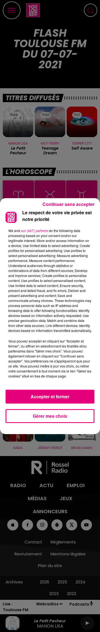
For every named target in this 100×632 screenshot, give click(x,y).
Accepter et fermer (50, 396)
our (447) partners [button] (34, 230)
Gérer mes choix (50, 416)
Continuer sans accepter (68, 204)
